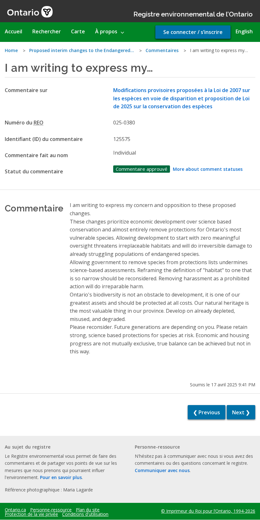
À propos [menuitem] (106, 31)
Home (11, 50)
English (244, 31)
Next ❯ (241, 412)
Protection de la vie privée (31, 514)
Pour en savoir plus (61, 477)
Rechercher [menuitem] (46, 31)
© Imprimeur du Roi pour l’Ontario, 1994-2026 (208, 511)
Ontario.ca (15, 510)
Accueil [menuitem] (13, 31)
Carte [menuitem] (78, 31)
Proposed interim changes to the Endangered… (81, 50)
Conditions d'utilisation (85, 514)
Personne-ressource (51, 510)
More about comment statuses (208, 169)
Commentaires (162, 50)
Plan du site (88, 510)
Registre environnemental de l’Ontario (193, 13)
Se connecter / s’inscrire (193, 32)
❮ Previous (206, 412)
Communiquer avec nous (162, 470)
